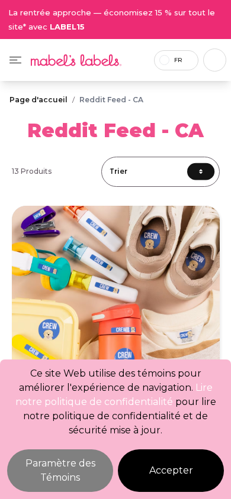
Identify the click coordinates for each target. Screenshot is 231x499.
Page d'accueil (38, 99)
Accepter (171, 470)
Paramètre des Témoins (60, 470)
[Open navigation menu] (15, 60)
